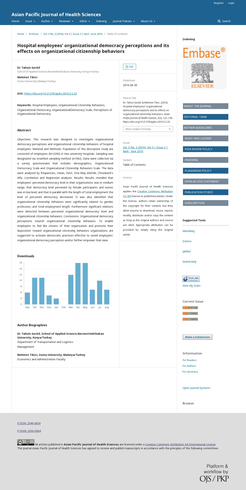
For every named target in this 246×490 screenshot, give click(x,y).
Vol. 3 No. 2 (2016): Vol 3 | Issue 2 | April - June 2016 (72, 34)
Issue (29, 21)
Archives (34, 34)
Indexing (101, 21)
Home (15, 21)
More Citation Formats (138, 129)
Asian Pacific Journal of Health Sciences (56, 14)
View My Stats (191, 285)
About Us (147, 21)
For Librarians (190, 371)
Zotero (187, 241)
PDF (130, 66)
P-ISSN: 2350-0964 (29, 431)
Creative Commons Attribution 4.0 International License (180, 444)
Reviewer (65, 21)
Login (231, 3)
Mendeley (189, 231)
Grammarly (189, 261)
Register (219, 3)
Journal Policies (122, 21)
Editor (84, 21)
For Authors (189, 366)
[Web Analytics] (191, 281)
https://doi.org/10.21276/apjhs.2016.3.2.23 (50, 93)
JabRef (187, 251)
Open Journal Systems (196, 388)
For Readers (190, 360)
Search (226, 21)
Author (46, 21)
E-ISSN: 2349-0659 (29, 423)
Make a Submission (197, 337)
